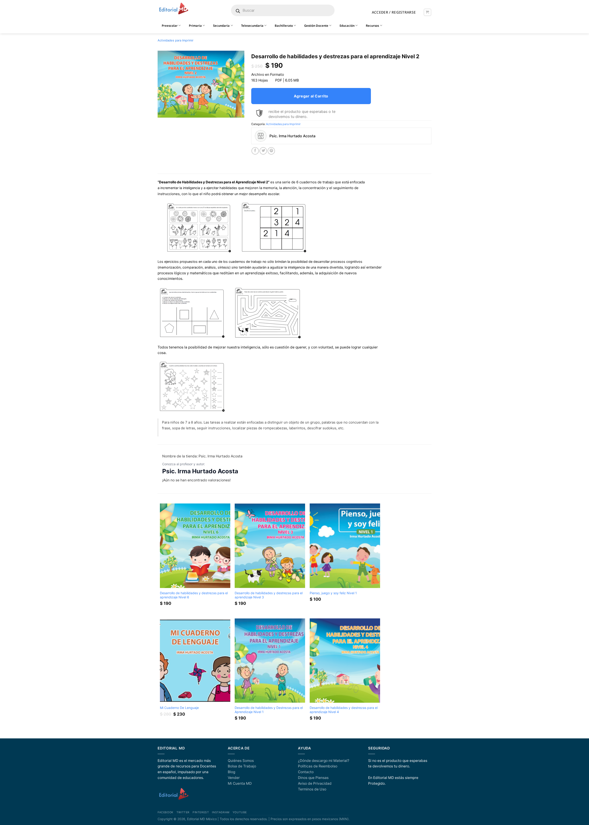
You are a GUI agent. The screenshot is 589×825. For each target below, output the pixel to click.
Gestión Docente (316, 25)
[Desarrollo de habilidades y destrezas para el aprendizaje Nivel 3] (270, 545)
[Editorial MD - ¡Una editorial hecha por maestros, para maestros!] (174, 8)
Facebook (165, 812)
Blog (231, 772)
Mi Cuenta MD (240, 783)
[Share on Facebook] (255, 151)
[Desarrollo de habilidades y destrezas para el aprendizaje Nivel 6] (195, 545)
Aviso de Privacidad (315, 783)
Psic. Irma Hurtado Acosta (200, 471)
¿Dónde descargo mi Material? (323, 760)
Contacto (306, 772)
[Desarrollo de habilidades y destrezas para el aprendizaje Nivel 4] (345, 660)
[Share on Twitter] (263, 151)
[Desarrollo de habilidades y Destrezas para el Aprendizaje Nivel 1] (270, 660)
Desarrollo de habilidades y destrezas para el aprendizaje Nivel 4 (344, 710)
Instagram (220, 812)
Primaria (195, 25)
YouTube (240, 812)
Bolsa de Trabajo (242, 766)
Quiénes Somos (241, 760)
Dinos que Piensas (313, 777)
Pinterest (201, 812)
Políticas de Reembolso (317, 766)
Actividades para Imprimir (175, 40)
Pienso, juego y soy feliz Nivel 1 (333, 593)
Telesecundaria (252, 25)
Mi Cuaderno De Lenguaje (179, 708)
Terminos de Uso (312, 789)
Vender (234, 777)
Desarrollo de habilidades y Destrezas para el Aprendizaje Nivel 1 (269, 710)
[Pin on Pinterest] (271, 151)
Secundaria (221, 25)
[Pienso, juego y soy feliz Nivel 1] (345, 545)
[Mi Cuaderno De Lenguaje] (195, 660)
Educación (347, 25)
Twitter (183, 812)
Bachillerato (284, 25)
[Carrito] (427, 12)
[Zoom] (163, 112)
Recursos (372, 25)
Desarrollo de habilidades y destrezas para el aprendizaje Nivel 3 (269, 595)
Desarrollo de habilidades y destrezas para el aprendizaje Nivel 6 (194, 595)
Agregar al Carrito (311, 96)
